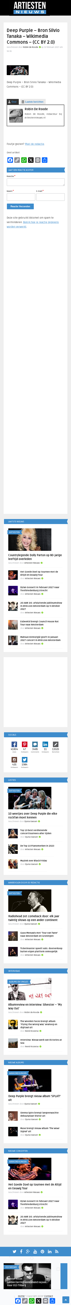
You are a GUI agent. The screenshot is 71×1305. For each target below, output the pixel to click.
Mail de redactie (34, 144)
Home (21, 1296)
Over (14, 101)
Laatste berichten (34, 101)
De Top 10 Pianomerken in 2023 (37, 846)
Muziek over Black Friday (33, 860)
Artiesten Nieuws (32, 563)
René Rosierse (32, 1031)
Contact (48, 1296)
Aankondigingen (18, 1073)
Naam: (10, 191)
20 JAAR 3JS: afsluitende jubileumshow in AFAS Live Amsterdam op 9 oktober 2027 (41, 606)
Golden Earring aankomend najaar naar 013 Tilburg (26, 1284)
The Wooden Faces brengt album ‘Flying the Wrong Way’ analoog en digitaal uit (38, 1024)
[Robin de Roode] (16, 121)
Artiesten (14, 532)
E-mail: (40, 191)
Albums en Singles (18, 981)
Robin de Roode (30, 47)
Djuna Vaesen (30, 821)
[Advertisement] (35, 373)
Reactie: (11, 176)
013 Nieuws (11, 1267)
